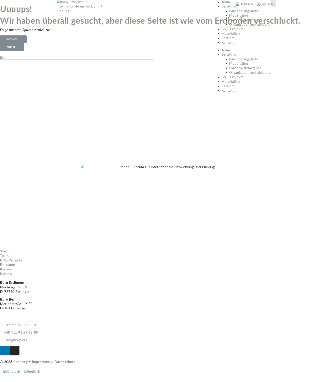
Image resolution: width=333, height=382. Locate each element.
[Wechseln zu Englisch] (265, 4)
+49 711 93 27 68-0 (19, 325)
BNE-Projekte (232, 29)
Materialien (230, 33)
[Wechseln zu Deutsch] (244, 4)
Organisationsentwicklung (250, 24)
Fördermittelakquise (245, 20)
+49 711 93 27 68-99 (20, 332)
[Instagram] (14, 350)
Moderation (238, 15)
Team (225, 2)
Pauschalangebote (243, 11)
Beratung (228, 6)
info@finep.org (15, 340)
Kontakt (227, 42)
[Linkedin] (5, 350)
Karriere (228, 38)
